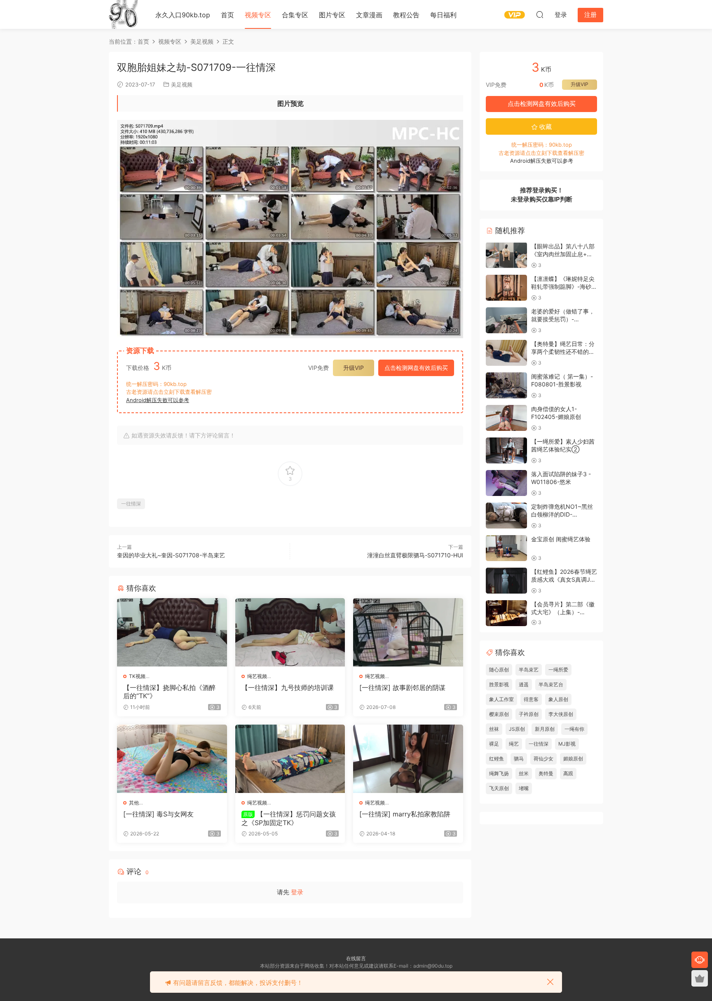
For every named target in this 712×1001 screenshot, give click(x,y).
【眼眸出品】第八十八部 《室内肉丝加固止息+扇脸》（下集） (563, 254)
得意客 (531, 699)
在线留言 (356, 958)
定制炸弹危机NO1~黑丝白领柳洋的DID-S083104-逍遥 (562, 514)
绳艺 (514, 744)
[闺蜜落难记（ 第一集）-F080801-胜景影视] (506, 385)
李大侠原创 (560, 714)
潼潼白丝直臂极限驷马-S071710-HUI (415, 555)
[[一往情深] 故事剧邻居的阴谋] (408, 632)
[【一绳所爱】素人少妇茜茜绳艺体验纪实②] (506, 450)
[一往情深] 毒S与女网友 (158, 814)
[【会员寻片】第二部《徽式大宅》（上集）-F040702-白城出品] (506, 613)
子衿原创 (529, 714)
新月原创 (545, 729)
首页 (227, 15)
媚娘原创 (573, 758)
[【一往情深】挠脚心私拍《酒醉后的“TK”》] (172, 632)
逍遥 (524, 684)
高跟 (568, 773)
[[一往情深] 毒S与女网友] (172, 759)
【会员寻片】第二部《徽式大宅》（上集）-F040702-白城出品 (563, 612)
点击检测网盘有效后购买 (416, 367)
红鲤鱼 (496, 758)
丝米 (524, 773)
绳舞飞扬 (499, 773)
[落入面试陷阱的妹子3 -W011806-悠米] (506, 483)
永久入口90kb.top (182, 15)
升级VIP (353, 367)
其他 (134, 803)
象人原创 (558, 699)
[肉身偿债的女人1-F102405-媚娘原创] (506, 418)
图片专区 (332, 15)
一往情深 (131, 503)
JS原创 (517, 729)
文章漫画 (369, 15)
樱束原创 (499, 714)
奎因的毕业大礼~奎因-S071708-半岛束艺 (171, 555)
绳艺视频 (257, 676)
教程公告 (406, 15)
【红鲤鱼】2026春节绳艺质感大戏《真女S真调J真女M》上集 (564, 579)
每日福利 (443, 15)
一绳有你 (574, 729)
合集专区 (295, 15)
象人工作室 (501, 699)
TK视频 (137, 676)
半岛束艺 (529, 670)
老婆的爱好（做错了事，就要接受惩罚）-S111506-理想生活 (563, 319)
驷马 (519, 758)
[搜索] (540, 14)
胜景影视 (499, 684)
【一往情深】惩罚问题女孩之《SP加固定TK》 (288, 818)
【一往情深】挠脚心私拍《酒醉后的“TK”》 (169, 691)
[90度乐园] (123, 14)
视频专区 (258, 15)
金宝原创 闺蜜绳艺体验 (560, 539)
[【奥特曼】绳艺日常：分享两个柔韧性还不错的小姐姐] (506, 353)
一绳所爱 (558, 670)
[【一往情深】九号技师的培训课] (290, 632)
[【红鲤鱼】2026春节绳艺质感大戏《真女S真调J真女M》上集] (506, 581)
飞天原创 (499, 788)
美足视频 (181, 84)
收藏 (545, 127)
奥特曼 (546, 773)
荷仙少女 (543, 758)
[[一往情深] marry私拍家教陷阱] (408, 759)
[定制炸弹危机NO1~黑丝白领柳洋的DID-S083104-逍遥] (506, 516)
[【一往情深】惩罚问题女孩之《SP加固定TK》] (290, 759)
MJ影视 (567, 744)
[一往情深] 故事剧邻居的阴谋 (402, 687)
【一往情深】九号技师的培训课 (287, 687)
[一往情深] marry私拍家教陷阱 (404, 814)
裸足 (494, 744)
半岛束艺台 (551, 684)
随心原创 (499, 670)
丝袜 (494, 729)
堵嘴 (524, 788)
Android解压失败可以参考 (157, 400)
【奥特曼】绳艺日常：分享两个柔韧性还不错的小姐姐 (563, 351)
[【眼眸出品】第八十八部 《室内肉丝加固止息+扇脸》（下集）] (506, 255)
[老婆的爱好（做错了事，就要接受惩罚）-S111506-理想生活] (506, 320)
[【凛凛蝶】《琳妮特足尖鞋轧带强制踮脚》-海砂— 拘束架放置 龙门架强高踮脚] (506, 288)
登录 (297, 892)
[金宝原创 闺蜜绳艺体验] (506, 548)
